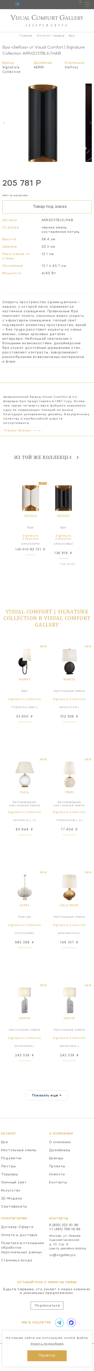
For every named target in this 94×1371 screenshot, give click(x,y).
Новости (57, 1174)
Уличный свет (14, 1182)
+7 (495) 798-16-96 (65, 1229)
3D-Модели (11, 1198)
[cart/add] (35, 560)
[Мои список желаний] (65, 4)
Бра (4, 1142)
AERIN (39, 67)
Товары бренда (17, 430)
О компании (60, 1142)
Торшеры (9, 1174)
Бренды (56, 1158)
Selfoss (71, 67)
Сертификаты (14, 1206)
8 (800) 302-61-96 (63, 1225)
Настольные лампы (18, 1150)
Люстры (8, 1166)
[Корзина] (76, 4)
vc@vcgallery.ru (62, 1255)
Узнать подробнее (47, 1343)
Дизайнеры (60, 1150)
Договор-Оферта (17, 1227)
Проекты (57, 1166)
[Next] (90, 123)
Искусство (11, 1190)
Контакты (58, 1182)
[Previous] (70, 457)
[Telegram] (17, 4)
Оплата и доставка (19, 1235)
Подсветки (11, 1158)
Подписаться (47, 1305)
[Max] (70, 1322)
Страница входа (16, 1260)
